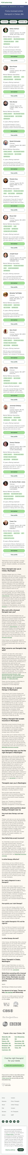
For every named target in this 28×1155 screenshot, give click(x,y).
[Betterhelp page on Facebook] (4, 1121)
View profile (14, 60)
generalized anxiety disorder (9, 674)
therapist (4, 606)
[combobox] (4, 21)
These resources (6, 1078)
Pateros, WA (5, 1041)
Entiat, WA (5, 1039)
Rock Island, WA (19, 1043)
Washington (13, 6)
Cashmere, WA (6, 1050)
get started (12, 778)
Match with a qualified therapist (14, 1065)
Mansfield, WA (6, 1043)
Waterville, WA (6, 1037)
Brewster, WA (6, 1047)
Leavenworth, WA (20, 1045)
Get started (14, 56)
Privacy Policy (10, 1134)
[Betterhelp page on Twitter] (15, 1121)
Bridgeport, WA (6, 1045)
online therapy (6, 595)
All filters (21, 22)
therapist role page (7, 637)
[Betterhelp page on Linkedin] (19, 1121)
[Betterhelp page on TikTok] (11, 1121)
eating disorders (13, 678)
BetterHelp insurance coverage (10, 747)
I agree (21, 1150)
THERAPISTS (4, 6)
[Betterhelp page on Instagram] (7, 1121)
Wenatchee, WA (19, 1041)
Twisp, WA (18, 1047)
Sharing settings (10, 1150)
